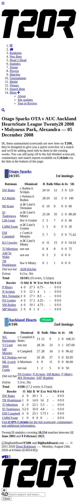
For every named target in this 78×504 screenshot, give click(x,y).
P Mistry (7, 287)
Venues (14, 85)
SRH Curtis (6, 368)
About (22, 96)
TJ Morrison (10, 248)
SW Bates (8, 190)
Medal (14, 81)
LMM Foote (10, 226)
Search (17, 89)
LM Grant (8, 220)
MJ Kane (8, 206)
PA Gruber (9, 300)
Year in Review (27, 103)
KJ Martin (8, 198)
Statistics (15, 63)
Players (14, 71)
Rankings (16, 53)
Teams (14, 67)
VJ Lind (7, 345)
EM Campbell (8, 234)
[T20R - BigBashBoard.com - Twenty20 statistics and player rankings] (39, 35)
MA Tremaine (11, 296)
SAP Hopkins (44, 378)
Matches (15, 74)
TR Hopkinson (9, 263)
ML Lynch (9, 362)
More (13, 92)
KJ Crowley (10, 242)
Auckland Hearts (23, 320)
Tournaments (18, 78)
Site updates (25, 99)
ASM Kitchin (28, 269)
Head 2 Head (18, 60)
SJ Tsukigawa (9, 214)
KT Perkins (9, 357)
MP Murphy (10, 309)
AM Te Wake (6, 255)
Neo (16, 56)
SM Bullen (9, 305)
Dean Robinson (26, 446)
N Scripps (8, 291)
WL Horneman (9, 338)
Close (6, 498)
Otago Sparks (20, 171)
